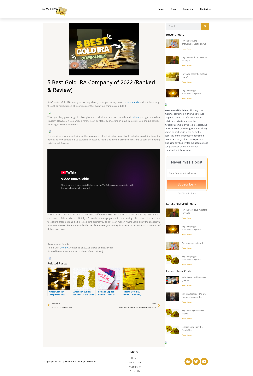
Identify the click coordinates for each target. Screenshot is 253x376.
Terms (184, 193)
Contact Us (205, 9)
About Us (188, 9)
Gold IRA (64, 247)
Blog (173, 9)
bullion (135, 117)
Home (161, 9)
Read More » (187, 49)
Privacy (192, 193)
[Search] (205, 26)
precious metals (131, 102)
